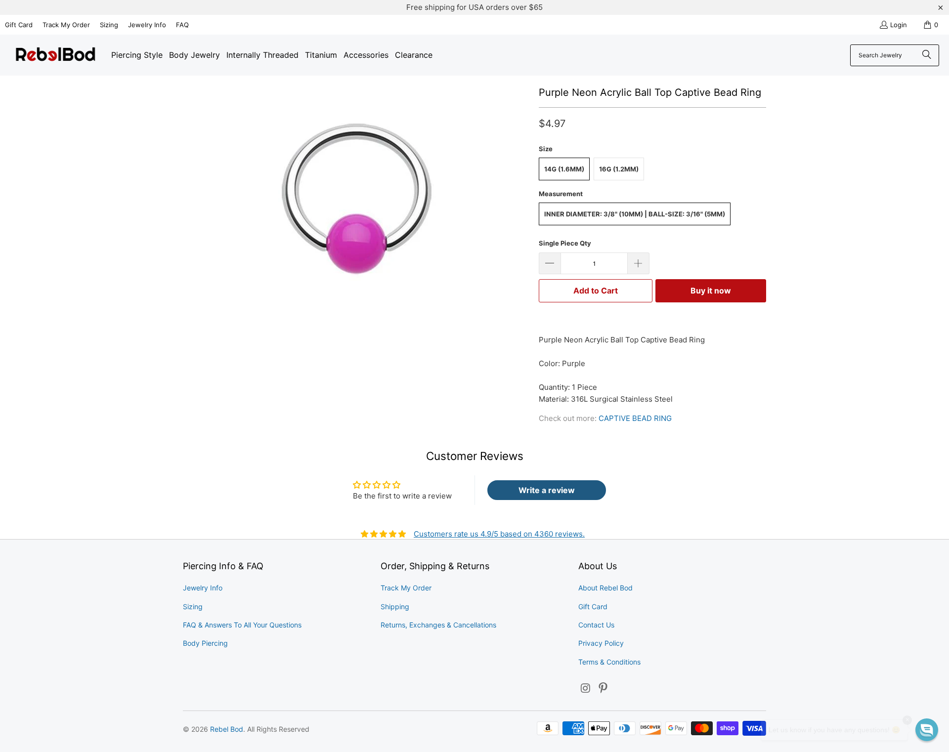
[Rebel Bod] (55, 55)
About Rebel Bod (605, 588)
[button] (926, 729)
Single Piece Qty (565, 243)
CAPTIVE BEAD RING (635, 418)
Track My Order (66, 25)
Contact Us (596, 625)
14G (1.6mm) (564, 169)
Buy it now (710, 290)
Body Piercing (205, 643)
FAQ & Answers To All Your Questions (242, 625)
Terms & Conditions (609, 662)
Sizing (109, 25)
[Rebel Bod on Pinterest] (603, 688)
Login (898, 25)
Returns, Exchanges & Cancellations (438, 625)
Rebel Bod (226, 729)
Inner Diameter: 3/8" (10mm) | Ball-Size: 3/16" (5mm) (634, 214)
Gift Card (19, 25)
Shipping (395, 606)
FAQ (182, 25)
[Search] (926, 55)
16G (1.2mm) (619, 169)
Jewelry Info (147, 25)
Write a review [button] (546, 490)
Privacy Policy (601, 643)
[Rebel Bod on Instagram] (585, 688)
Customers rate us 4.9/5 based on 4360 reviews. (499, 534)
